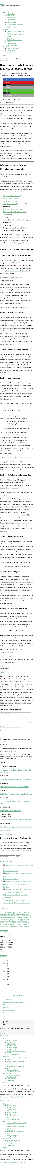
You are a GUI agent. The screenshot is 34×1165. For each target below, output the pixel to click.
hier (22, 659)
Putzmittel (24, 921)
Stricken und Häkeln (12, 27)
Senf (19, 922)
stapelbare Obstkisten (19, 598)
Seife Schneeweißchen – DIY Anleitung (14, 787)
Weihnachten (4, 926)
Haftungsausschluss (9, 1010)
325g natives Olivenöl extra (11, 196)
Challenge (14, 914)
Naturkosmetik (11, 50)
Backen (9, 33)
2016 (4, 982)
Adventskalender (10, 912)
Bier (9, 914)
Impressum (6, 1013)
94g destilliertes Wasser (10, 201)
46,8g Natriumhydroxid (10, 204)
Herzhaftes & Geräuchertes (14, 40)
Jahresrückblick (4, 919)
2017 (4, 979)
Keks (15, 919)
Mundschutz (25, 271)
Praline (19, 921)
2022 (4, 965)
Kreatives (6, 12)
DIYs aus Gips (11, 17)
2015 (4, 984)
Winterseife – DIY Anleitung (10, 811)
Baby (21, 912)
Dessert (9, 36)
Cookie (19, 914)
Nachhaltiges (6, 47)
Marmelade (8, 921)
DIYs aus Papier (11, 22)
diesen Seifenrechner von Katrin (15, 192)
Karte (11, 919)
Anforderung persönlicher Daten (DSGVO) (16, 1002)
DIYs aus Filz (10, 15)
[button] (6, 79)
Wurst (20, 926)
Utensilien (13, 924)
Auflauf (17, 912)
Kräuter (27, 919)
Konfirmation (21, 919)
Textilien (7, 924)
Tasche (2, 924)
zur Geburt (26, 926)
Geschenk (3, 917)
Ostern (14, 921)
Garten (22, 915)
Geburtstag (27, 915)
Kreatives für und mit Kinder (15, 24)
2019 (4, 973)
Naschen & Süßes (11, 43)
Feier (27, 914)
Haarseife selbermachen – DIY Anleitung (15, 779)
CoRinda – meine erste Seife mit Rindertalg (16, 794)
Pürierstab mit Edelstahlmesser (12, 209)
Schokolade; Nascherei (7, 922)
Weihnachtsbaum (13, 926)
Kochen (9, 41)
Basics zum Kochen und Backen (16, 34)
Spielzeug (27, 922)
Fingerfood (10, 915)
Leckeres (5, 29)
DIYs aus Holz (11, 19)
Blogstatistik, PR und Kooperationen (14, 1005)
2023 (4, 963)
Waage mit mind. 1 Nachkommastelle (14, 212)
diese (1, 331)
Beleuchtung (4, 914)
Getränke (9, 38)
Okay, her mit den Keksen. (8, 1097)
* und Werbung (8, 999)
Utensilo (19, 924)
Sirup (22, 922)
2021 (4, 968)
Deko (23, 914)
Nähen (8, 26)
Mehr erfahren (21, 1097)
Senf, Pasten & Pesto (12, 45)
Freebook (16, 915)
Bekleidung (27, 912)
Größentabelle (10, 917)
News (4, 55)
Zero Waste (10, 53)
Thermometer (7, 214)
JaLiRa (5, 73)
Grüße (17, 917)
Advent (2, 912)
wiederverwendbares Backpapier (9, 515)
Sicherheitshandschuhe (13, 271)
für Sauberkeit (11, 52)
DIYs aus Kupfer (11, 21)
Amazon (20, 243)
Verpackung (25, 924)
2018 (4, 976)
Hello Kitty (26, 228)
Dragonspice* (16, 237)
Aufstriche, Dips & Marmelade (15, 31)
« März (2, 951)
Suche (17, 58)
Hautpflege (22, 917)
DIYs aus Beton (11, 14)
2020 (4, 971)
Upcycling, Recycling (12, 48)
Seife (1, 666)
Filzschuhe (3, 915)
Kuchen (2, 921)
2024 (4, 960)
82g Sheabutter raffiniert (10, 198)
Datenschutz (7, 1007)
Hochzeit (29, 917)
